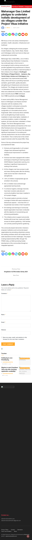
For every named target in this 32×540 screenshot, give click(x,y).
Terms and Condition (6, 531)
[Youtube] (22, 34)
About (15, 531)
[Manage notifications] (28, 536)
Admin (8, 27)
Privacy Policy (4, 529)
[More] (26, 34)
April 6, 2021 (16, 27)
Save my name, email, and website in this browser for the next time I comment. (15, 338)
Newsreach (26, 534)
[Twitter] (6, 34)
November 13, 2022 (6, 364)
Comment (4, 293)
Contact (13, 529)
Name (3, 314)
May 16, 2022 (5, 375)
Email (3, 322)
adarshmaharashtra (8, 362)
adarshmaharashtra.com (11, 536)
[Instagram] (12, 34)
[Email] (19, 34)
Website (3, 330)
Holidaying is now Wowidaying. (6, 359)
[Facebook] (2, 34)
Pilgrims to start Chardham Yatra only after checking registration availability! (9, 369)
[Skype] (16, 34)
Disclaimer (20, 529)
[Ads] (2, 348)
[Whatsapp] (9, 34)
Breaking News (24, 358)
